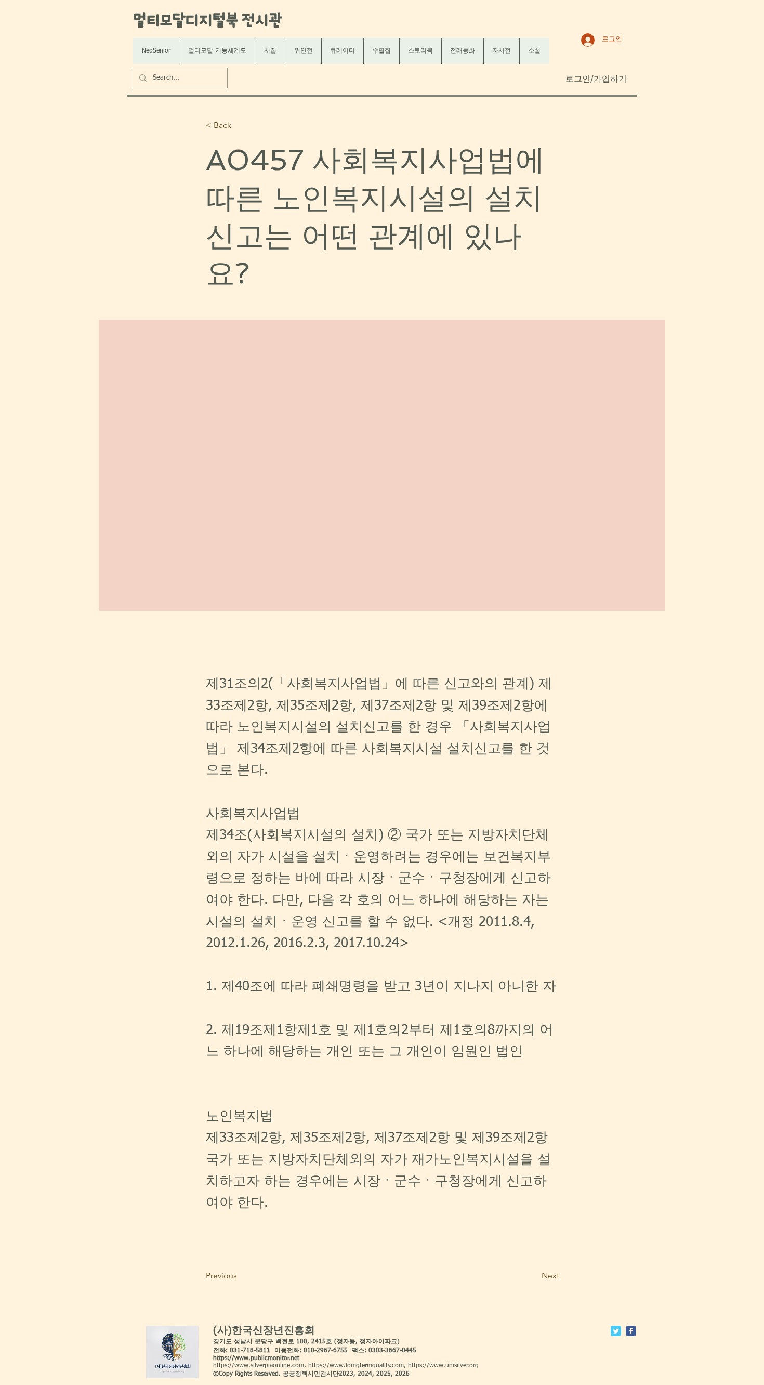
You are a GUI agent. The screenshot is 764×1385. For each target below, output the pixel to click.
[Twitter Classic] (616, 1331)
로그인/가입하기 (596, 79)
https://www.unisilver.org (443, 1366)
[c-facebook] (631, 1331)
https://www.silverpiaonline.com (258, 1366)
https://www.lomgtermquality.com (356, 1366)
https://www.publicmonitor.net (256, 1358)
